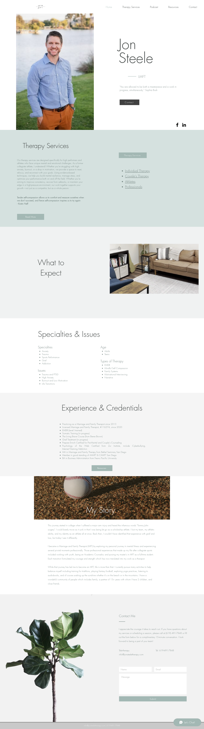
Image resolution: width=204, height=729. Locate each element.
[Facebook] (177, 125)
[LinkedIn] (184, 125)
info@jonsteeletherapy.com (131, 654)
